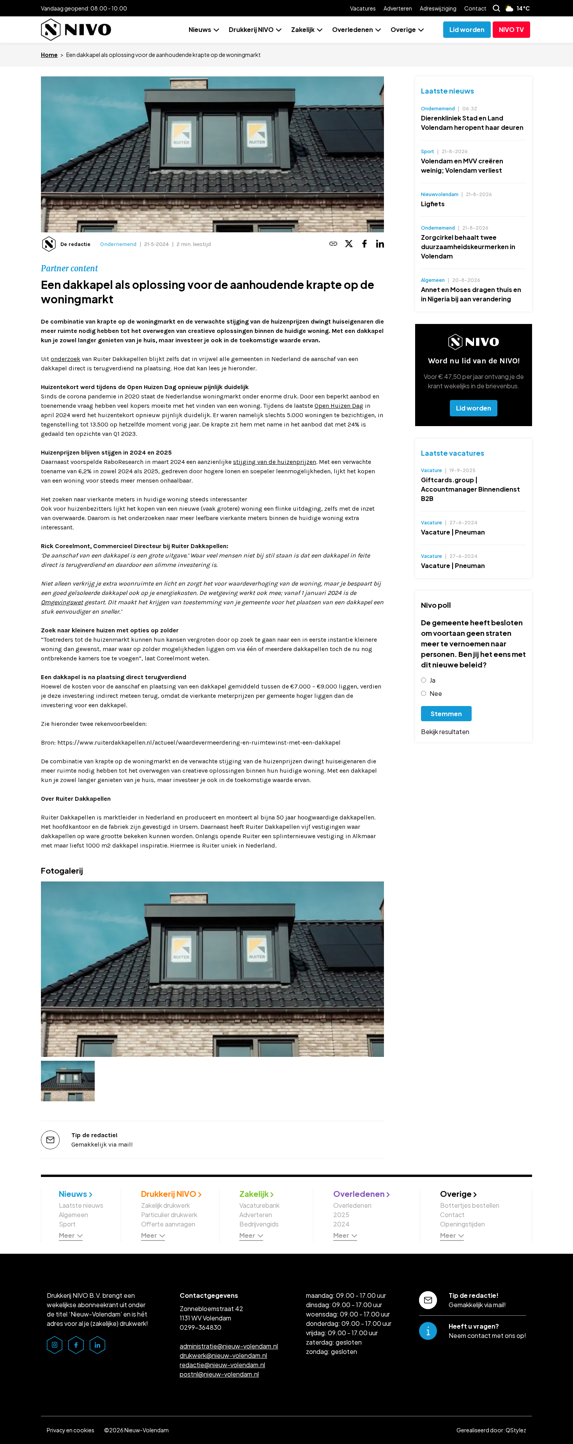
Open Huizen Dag (339, 405)
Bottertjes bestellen (469, 1205)
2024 (341, 1224)
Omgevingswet (62, 602)
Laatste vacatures (452, 452)
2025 (341, 1214)
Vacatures (363, 8)
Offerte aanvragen (168, 1224)
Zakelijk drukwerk (165, 1205)
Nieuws (200, 29)
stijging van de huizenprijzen (274, 461)
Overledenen (352, 29)
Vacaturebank (259, 1205)
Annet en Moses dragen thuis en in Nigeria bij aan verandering (471, 294)
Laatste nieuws (447, 90)
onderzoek (65, 359)
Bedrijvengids (259, 1224)
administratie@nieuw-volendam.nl (229, 1346)
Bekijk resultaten (445, 731)
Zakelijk (303, 29)
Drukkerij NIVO (251, 29)
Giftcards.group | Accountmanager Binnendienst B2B (470, 489)
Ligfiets (433, 204)
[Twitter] (349, 244)
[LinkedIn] (380, 244)
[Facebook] (364, 244)
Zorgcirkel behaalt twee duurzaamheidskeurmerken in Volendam (468, 246)
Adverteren (398, 8)
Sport (67, 1224)
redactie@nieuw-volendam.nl (222, 1365)
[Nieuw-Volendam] (76, 29)
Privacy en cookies (70, 1429)
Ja (432, 680)
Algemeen (73, 1214)
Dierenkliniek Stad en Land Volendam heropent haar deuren (472, 122)
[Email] (333, 244)
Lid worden (473, 408)
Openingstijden (462, 1224)
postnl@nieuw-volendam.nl (219, 1374)
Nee (436, 693)
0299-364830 (200, 1327)
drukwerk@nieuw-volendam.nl (223, 1355)
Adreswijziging (438, 8)
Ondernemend (118, 244)
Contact (475, 8)
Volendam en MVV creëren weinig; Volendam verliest (462, 165)
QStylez (516, 1429)
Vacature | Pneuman (453, 532)
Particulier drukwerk (169, 1214)
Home (49, 54)
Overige (403, 29)
